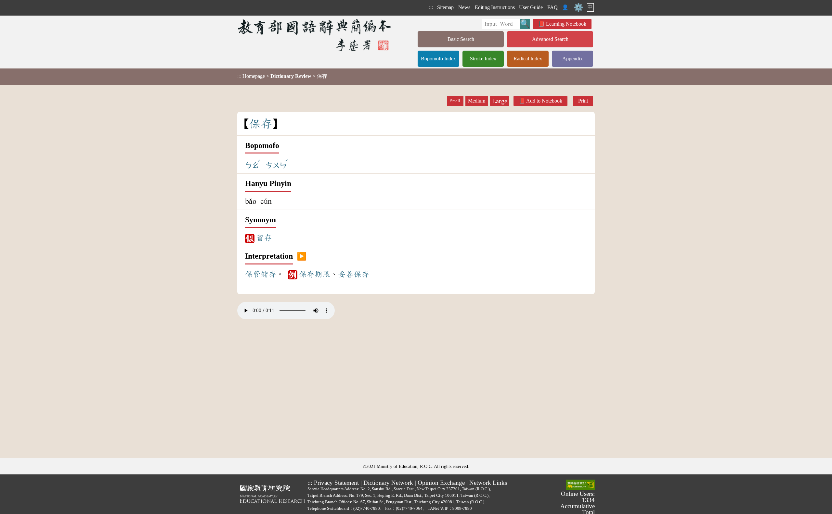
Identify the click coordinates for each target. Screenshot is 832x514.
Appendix (572, 58)
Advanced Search (550, 39)
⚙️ (578, 7)
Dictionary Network (388, 482)
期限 (322, 274)
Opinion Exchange (441, 482)
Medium (476, 101)
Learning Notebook (566, 24)
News (464, 7)
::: (431, 7)
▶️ (301, 256)
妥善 (346, 274)
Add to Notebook (544, 101)
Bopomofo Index (438, 58)
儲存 (268, 274)
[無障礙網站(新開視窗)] (580, 485)
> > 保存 (282, 76)
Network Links (488, 482)
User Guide (531, 7)
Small (455, 101)
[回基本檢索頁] (315, 35)
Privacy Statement (336, 482)
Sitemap (445, 7)
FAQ (552, 7)
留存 (264, 238)
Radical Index (528, 58)
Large (499, 100)
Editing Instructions (495, 7)
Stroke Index (483, 58)
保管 (253, 274)
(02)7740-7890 (366, 508)
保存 (307, 274)
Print (583, 101)
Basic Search (461, 39)
